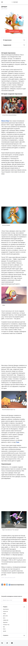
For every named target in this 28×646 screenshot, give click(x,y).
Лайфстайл (5, 620)
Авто (4, 618)
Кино (4, 629)
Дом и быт (5, 615)
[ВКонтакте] (2, 584)
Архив (4, 631)
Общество (5, 611)
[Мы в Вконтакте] (2, 643)
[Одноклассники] (4, 584)
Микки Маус (5, 121)
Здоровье (5, 622)
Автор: (8, 577)
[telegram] (7, 584)
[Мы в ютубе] (12, 643)
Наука (4, 613)
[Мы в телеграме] (7, 643)
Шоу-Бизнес (6, 609)
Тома (17, 442)
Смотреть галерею (14, 31)
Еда (4, 626)
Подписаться (25, 600)
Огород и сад (6, 624)
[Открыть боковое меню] (2, 2)
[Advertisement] (14, 190)
